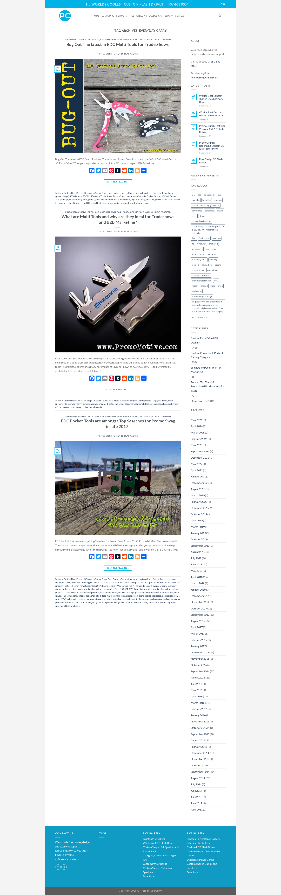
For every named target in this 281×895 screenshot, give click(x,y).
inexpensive (197, 249)
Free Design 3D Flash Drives (211, 161)
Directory (148, 876)
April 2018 (197, 577)
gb (193, 243)
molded (195, 265)
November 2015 (200, 721)
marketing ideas (98, 595)
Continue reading (118, 182)
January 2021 (198, 476)
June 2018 (196, 564)
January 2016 (198, 715)
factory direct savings (75, 589)
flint (123, 592)
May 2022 (196, 463)
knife (116, 199)
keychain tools (166, 592)
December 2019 (200, 507)
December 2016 (200, 652)
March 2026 (198, 432)
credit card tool (118, 582)
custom (220, 210)
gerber (91, 199)
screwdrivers (116, 203)
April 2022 (197, 470)
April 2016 (197, 696)
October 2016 (199, 664)
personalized (161, 199)
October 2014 (199, 765)
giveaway (99, 199)
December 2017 (200, 595)
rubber (195, 286)
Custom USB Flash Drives (201, 847)
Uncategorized (162, 40)
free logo (130, 592)
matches (111, 595)
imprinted (109, 199)
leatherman (125, 199)
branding (206, 200)
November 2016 (200, 658)
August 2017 (198, 620)
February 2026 (199, 438)
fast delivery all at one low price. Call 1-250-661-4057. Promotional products (120, 589)
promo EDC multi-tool (69, 203)
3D (199, 195)
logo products (84, 595)
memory (213, 259)
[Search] (220, 16)
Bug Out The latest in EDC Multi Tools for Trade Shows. (117, 44)
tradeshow (133, 203)
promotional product (201, 275)
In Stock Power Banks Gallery (203, 838)
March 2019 (198, 526)
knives (58, 595)
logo (133, 199)
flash (194, 238)
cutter (128, 582)
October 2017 (199, 608)
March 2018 (198, 583)
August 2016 (198, 677)
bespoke (196, 200)
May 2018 (196, 570)
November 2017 (200, 602)
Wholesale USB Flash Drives (158, 842)
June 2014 (196, 790)
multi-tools (120, 595)
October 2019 (199, 514)
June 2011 (196, 803)
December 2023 (200, 457)
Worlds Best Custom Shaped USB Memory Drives (211, 98)
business (66, 582)
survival (126, 599)
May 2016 (196, 690)
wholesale (143, 203)
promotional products (100, 599)
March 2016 (198, 702)
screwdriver (116, 599)
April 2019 (197, 520)
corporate (209, 210)
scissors (105, 203)
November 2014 (200, 759)
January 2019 (198, 533)
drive (194, 216)
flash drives (105, 592)
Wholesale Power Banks (200, 859)
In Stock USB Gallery (198, 842)
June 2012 (196, 796)
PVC (216, 280)
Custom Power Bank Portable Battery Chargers (126, 40)
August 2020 (198, 488)
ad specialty (209, 195)
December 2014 (200, 752)
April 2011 (197, 809)
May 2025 (196, 445)
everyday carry (80, 199)
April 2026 (197, 426)
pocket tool (173, 404)
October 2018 (199, 539)
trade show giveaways (151, 599)
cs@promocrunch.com (67, 858)
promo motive (83, 599)
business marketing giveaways (85, 582)
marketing (140, 199)
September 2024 (200, 451)
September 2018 (200, 545)
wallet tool (65, 606)
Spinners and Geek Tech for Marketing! (206, 369)
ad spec (163, 193)
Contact (180, 15)
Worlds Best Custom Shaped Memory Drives (212, 114)
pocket (148, 595)
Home (96, 15)
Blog (168, 15)
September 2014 (200, 771)
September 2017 (200, 614)
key (207, 249)
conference (105, 582)
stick (213, 286)
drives (202, 216)
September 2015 (200, 734)
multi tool (150, 199)
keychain (155, 592)
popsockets (167, 595)
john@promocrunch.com (204, 77)
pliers (170, 199)
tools (138, 599)
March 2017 (198, 633)
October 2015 (199, 727)
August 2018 (198, 551)
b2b (219, 195)
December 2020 (200, 482)
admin (134, 54)
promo (177, 595)
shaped (204, 286)
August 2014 (198, 778)
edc (71, 199)
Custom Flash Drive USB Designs (82, 40)
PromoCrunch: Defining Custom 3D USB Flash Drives (212, 128)
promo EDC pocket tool (90, 203)
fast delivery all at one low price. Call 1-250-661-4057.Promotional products (208, 229)
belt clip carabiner (168, 579)
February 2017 (199, 639)
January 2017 (198, 646)
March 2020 (198, 495)
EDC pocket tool (152, 582)
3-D (193, 195)
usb (193, 317)
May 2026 (196, 419)
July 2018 (196, 558)
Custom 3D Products (114, 15)
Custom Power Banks (155, 863)
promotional (212, 270)
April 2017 (197, 627)
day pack (135, 582)
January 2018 (198, 589)
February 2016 (199, 708)
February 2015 (199, 746)
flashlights (116, 592)
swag (125, 203)
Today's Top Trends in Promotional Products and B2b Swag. (208, 386)
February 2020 (199, 501)
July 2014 (196, 784)
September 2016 (200, 671)
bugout (58, 582)
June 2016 (196, 683)
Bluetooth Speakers (154, 838)
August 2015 (198, 740)
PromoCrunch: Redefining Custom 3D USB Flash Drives (211, 145)
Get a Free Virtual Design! (146, 15)
